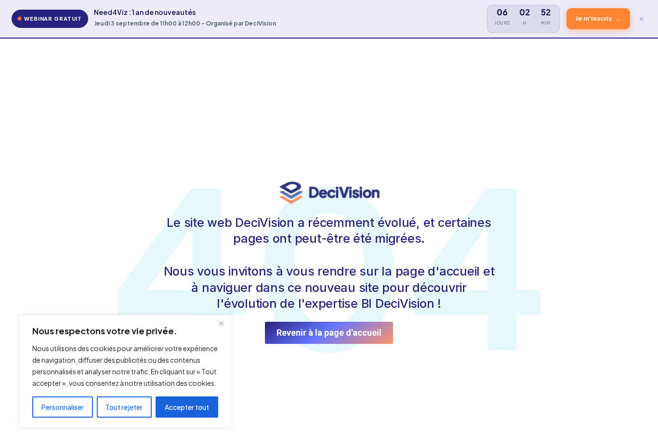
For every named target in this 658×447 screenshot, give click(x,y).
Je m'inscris (598, 18)
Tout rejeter (124, 407)
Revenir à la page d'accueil (329, 333)
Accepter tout (187, 407)
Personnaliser (62, 407)
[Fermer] (221, 323)
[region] (125, 371)
